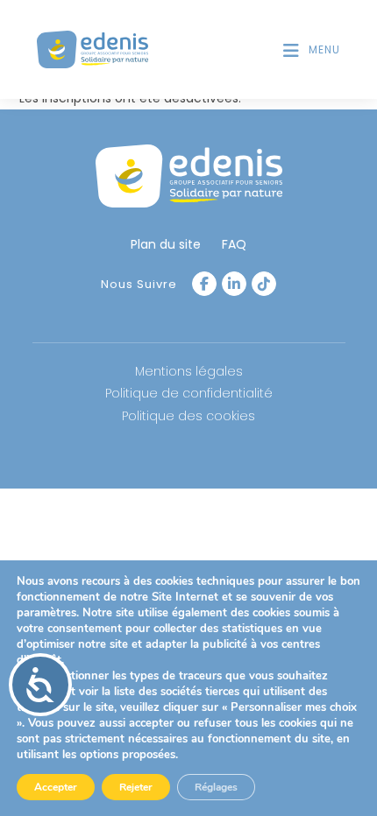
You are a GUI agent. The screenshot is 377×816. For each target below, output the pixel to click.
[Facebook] (204, 283)
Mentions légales (189, 371)
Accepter (55, 787)
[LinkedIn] (234, 283)
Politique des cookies (188, 416)
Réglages (216, 787)
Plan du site (166, 244)
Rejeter (136, 787)
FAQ (234, 244)
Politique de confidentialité (189, 393)
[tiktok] (264, 283)
